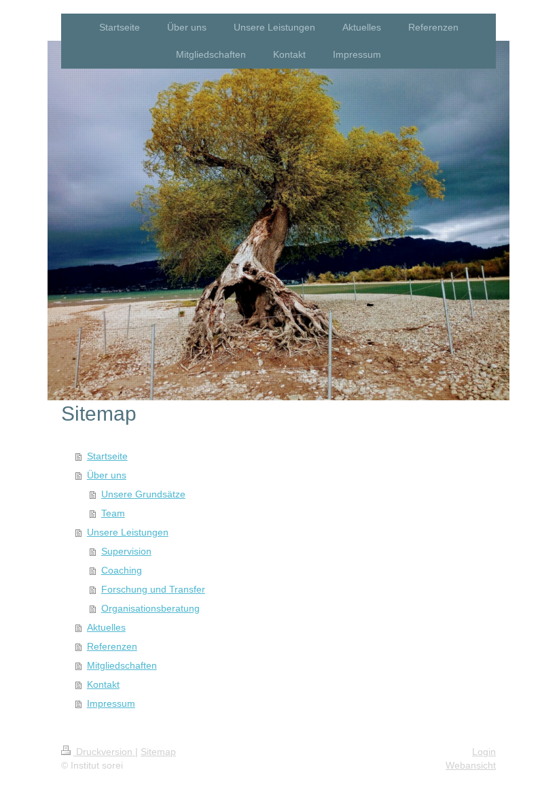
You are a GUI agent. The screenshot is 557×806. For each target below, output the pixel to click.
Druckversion (104, 751)
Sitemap (158, 751)
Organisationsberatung (150, 608)
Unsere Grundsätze (143, 494)
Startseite (107, 456)
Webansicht (471, 765)
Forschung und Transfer (153, 589)
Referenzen (112, 646)
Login (484, 751)
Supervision (126, 551)
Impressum (111, 703)
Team (113, 513)
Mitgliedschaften (122, 665)
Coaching (121, 570)
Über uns (106, 475)
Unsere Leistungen (127, 532)
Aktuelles (106, 627)
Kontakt (103, 684)
